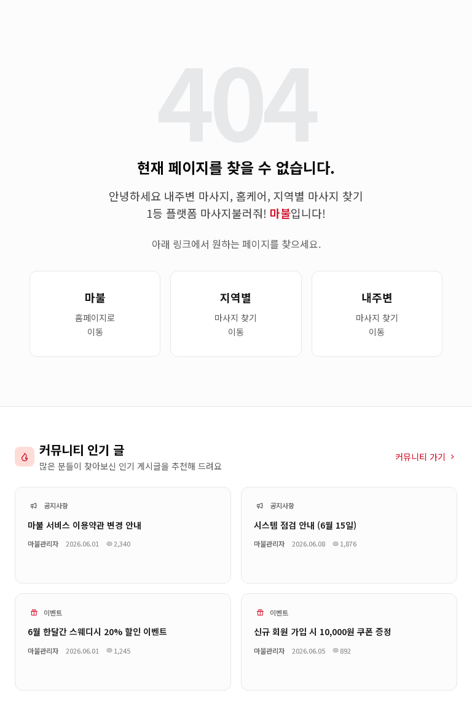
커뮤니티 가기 (420, 457)
